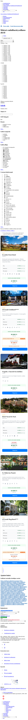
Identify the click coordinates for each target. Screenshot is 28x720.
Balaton (4, 16)
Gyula (4, 23)
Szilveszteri (8, 181)
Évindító (8, 187)
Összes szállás (6, 26)
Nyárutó (7, 202)
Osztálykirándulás (9, 196)
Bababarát (7, 149)
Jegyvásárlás (5, 9)
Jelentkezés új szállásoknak (9, 657)
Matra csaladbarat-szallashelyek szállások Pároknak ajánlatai (13, 601)
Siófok (4, 22)
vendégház (5, 135)
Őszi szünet (8, 178)
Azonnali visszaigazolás (10, 147)
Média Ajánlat (7, 660)
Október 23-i (8, 203)
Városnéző (7, 154)
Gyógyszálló (7, 156)
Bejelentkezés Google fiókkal (7, 610)
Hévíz (4, 19)
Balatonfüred (5, 20)
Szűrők (3, 105)
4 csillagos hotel (6, 138)
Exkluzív (7, 161)
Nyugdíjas (7, 150)
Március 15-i (8, 199)
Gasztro (6, 163)
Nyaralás (8, 223)
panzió (4, 136)
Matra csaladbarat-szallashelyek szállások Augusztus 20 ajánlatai (11, 592)
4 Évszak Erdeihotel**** (10, 310)
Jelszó (2, 613)
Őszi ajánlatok (6, 4)
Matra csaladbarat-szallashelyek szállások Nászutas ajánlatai (12, 603)
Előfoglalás (8, 184)
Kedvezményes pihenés (11, 217)
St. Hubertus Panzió (9, 473)
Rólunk (5, 670)
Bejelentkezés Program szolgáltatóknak (12, 663)
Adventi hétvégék (9, 209)
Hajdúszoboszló (6, 18)
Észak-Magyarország (7, 17)
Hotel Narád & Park (9, 417)
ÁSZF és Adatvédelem (8, 692)
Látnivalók (5, 8)
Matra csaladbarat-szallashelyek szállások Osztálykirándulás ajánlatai (14, 604)
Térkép (4, 35)
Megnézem (14, 285)
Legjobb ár (8, 224)
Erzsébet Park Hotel (9, 255)
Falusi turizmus (8, 158)
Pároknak (8, 193)
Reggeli (4, 125)
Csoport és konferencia (10, 206)
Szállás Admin (7, 654)
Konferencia (7, 153)
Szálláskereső (19, 5)
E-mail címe (3, 612)
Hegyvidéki (7, 155)
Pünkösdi (8, 220)
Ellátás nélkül (6, 126)
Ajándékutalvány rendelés (9, 633)
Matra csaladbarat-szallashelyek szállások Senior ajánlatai (14, 600)
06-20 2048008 (8, 673)
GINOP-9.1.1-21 (7, 684)
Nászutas (5, 162)
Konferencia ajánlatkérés (9, 630)
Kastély (6, 160)
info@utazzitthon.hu (9, 676)
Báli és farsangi (9, 208)
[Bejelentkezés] (4, 11)
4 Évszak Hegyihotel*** (10, 519)
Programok (5, 6)
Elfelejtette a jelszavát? (5, 616)
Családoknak (8, 185)
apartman (5, 134)
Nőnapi (7, 211)
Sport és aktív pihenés (10, 205)
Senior (7, 191)
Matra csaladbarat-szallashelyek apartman (10, 580)
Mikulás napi (8, 214)
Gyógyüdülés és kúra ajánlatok (12, 190)
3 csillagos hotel (6, 137)
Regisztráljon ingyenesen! (14, 619)
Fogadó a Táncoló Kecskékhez (12, 371)
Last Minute (8, 188)
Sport (6, 165)
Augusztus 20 (9, 182)
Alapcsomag (8, 215)
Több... (2, 129)
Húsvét (7, 200)
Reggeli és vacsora (7, 124)
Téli (7, 197)
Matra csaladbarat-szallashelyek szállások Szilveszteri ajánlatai (12, 591)
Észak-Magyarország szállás (16, 26)
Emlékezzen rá (4, 614)
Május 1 (7, 218)
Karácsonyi (8, 179)
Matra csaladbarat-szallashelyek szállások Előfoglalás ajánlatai (13, 593)
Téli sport (7, 166)
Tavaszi (7, 221)
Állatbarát (7, 152)
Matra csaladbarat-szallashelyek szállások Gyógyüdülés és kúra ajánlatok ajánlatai (13, 599)
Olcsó (6, 167)
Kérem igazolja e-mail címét (6, 621)
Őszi (7, 175)
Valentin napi (8, 212)
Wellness (6, 148)
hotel (4, 140)
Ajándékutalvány (6, 3)
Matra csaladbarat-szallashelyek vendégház (11, 581)
